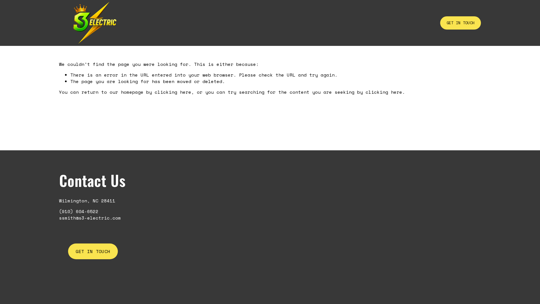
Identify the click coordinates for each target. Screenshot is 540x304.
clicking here (173, 92)
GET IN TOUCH (460, 23)
